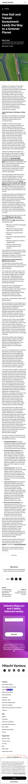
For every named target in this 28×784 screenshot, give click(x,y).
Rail (14, 220)
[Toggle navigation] (25, 2)
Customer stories (6, 741)
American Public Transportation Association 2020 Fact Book (12, 159)
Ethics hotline (5, 727)
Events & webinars (6, 694)
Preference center (6, 700)
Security (4, 732)
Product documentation (8, 721)
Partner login (5, 748)
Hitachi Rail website (20, 544)
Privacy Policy (8, 649)
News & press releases (7, 692)
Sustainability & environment (9, 687)
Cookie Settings (14, 781)
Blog (3, 746)
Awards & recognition (7, 705)
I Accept (14, 778)
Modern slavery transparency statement (12, 707)
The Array (4, 743)
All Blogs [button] (6, 8)
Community (4, 719)
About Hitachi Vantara (7, 684)
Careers (4, 689)
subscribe (14, 634)
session (4, 544)
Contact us (4, 710)
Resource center (6, 738)
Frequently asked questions (8, 724)
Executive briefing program (8, 702)
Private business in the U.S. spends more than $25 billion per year (14, 182)
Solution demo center (7, 751)
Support (4, 716)
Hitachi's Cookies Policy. (20, 773)
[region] (14, 771)
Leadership (4, 697)
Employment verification (8, 729)
